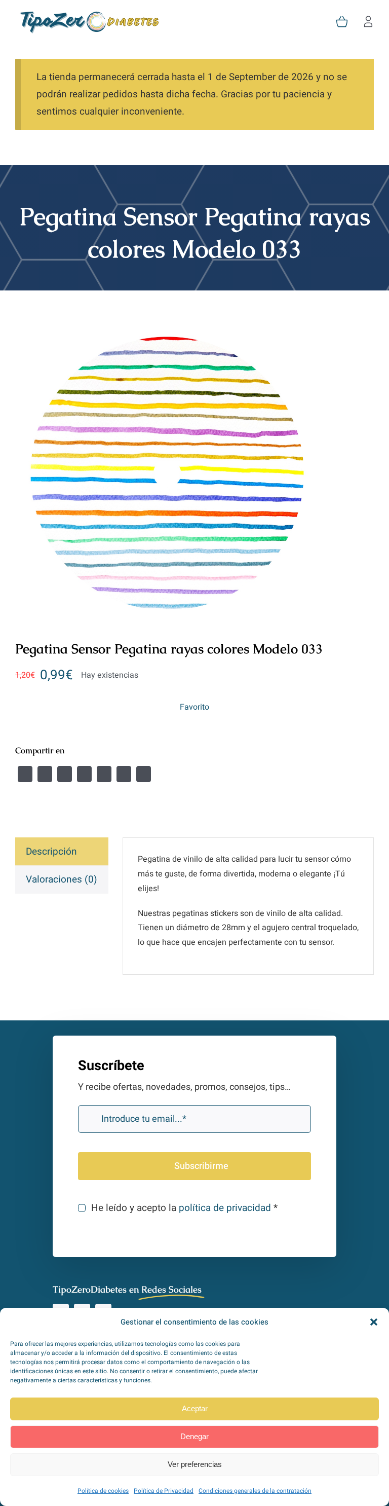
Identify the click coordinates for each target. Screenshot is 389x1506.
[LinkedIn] (84, 774)
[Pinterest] (124, 774)
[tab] (61, 851)
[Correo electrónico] (143, 774)
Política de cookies (103, 1490)
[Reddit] (64, 774)
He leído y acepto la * (184, 1208)
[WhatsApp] (104, 774)
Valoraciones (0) (61, 879)
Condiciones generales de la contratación (255, 1490)
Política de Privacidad (163, 1490)
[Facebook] (25, 774)
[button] (374, 1322)
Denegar (194, 1436)
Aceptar (195, 1408)
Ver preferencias (195, 1464)
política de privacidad (225, 1208)
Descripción (51, 851)
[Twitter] (45, 774)
